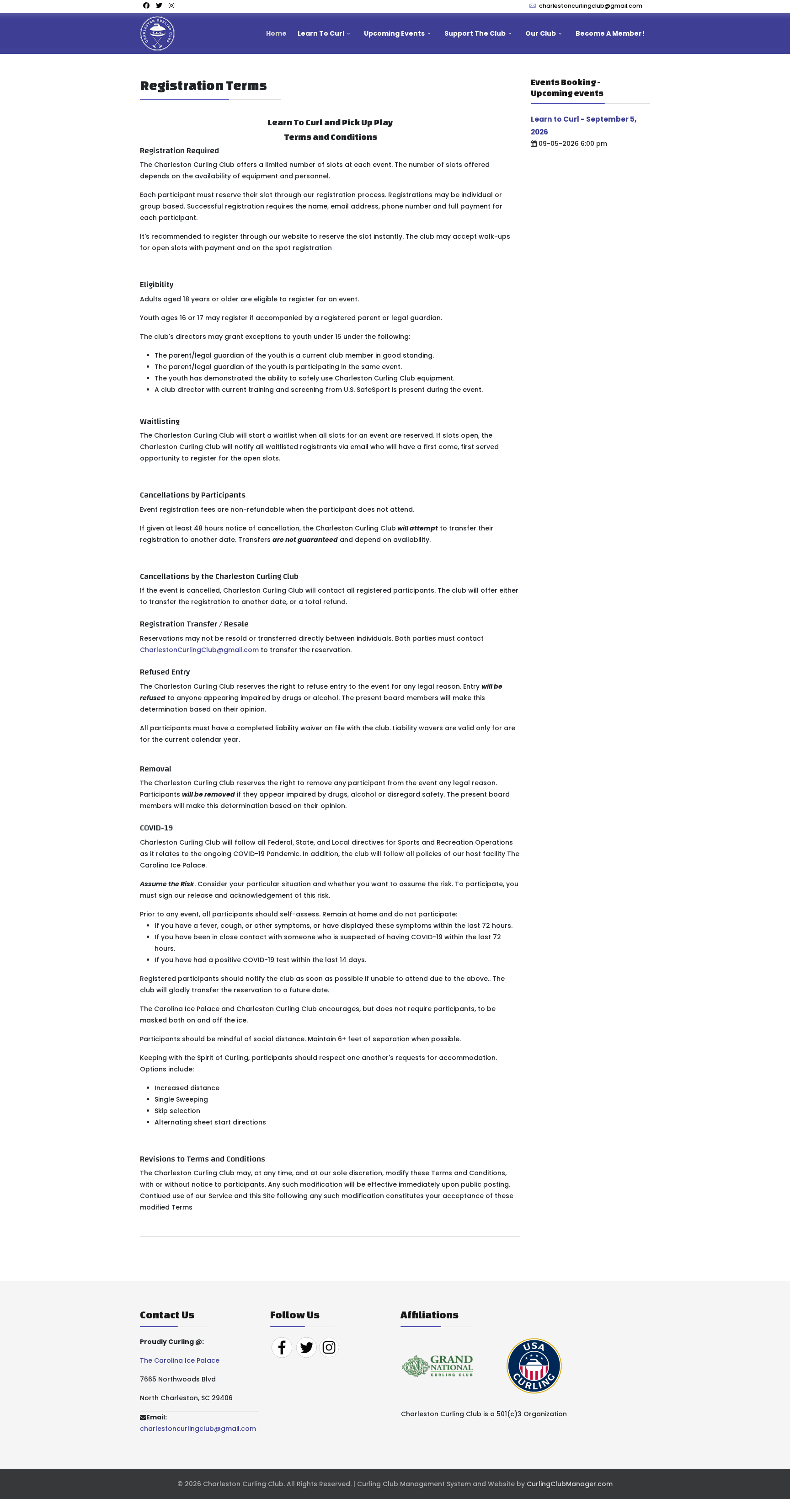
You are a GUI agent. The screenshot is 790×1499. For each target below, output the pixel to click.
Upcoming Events (394, 33)
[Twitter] (306, 1346)
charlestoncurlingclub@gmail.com (590, 6)
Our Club (540, 33)
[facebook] (146, 5)
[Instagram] (171, 5)
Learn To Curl (321, 33)
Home (276, 33)
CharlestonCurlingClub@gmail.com (199, 649)
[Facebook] (281, 1346)
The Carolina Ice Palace (179, 1360)
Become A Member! (610, 33)
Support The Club (475, 33)
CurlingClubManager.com (570, 1483)
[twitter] (159, 5)
